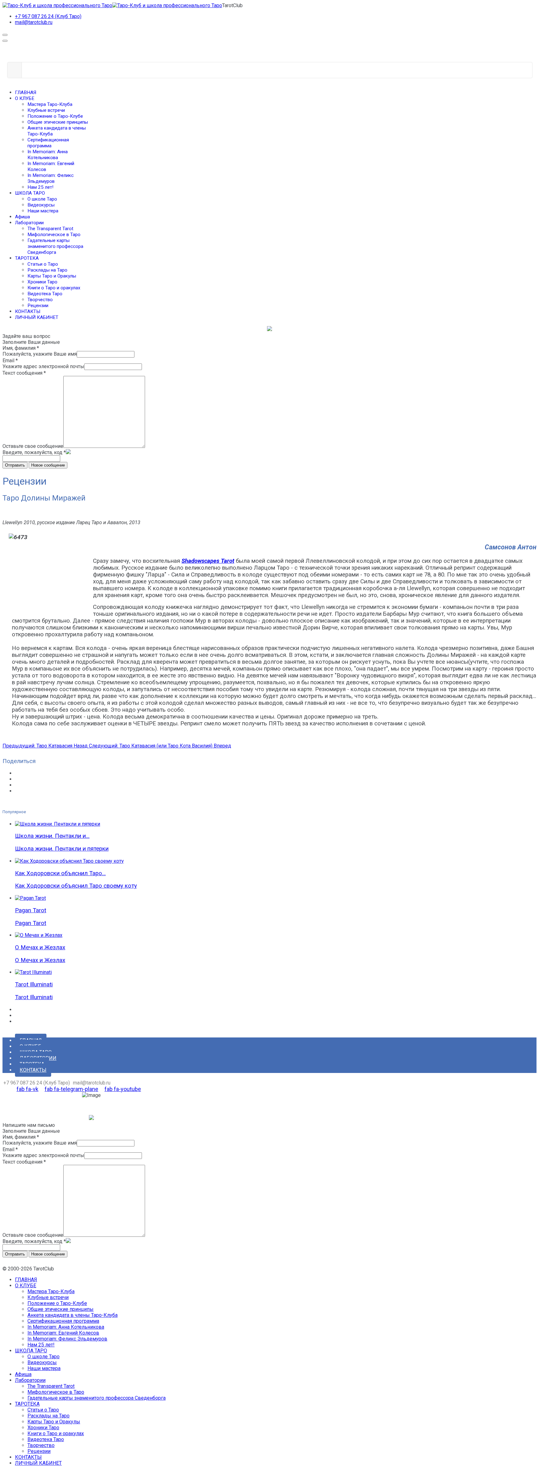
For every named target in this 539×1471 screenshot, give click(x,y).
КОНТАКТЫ (27, 311)
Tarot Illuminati (34, 984)
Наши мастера (42, 211)
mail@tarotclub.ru (33, 22)
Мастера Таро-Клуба (49, 104)
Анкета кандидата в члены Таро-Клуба (72, 1315)
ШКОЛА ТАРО (30, 193)
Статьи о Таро (42, 264)
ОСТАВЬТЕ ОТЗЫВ (23, 1104)
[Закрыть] (4, 41)
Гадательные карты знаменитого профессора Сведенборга (55, 246)
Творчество (40, 299)
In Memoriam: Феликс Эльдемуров (50, 178)
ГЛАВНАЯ (25, 92)
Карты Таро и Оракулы (51, 276)
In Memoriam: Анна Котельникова (47, 154)
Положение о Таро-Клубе (55, 116)
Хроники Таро (42, 282)
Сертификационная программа (48, 143)
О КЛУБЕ (24, 98)
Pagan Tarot (30, 910)
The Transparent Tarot (50, 228)
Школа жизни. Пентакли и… (52, 836)
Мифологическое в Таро (53, 234)
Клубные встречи (46, 110)
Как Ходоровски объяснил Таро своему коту (76, 885)
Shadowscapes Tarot (208, 561)
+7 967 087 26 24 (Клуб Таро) (48, 16)
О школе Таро (42, 199)
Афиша (22, 217)
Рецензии (37, 305)
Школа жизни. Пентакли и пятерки (62, 848)
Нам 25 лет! (40, 187)
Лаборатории (29, 222)
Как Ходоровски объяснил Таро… (60, 873)
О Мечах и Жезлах (40, 947)
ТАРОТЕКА (27, 258)
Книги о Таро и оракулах (53, 288)
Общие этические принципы (57, 122)
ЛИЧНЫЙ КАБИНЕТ (36, 317)
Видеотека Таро (44, 294)
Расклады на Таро (47, 270)
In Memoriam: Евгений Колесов (63, 1333)
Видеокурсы (41, 205)
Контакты (33, 1070)
